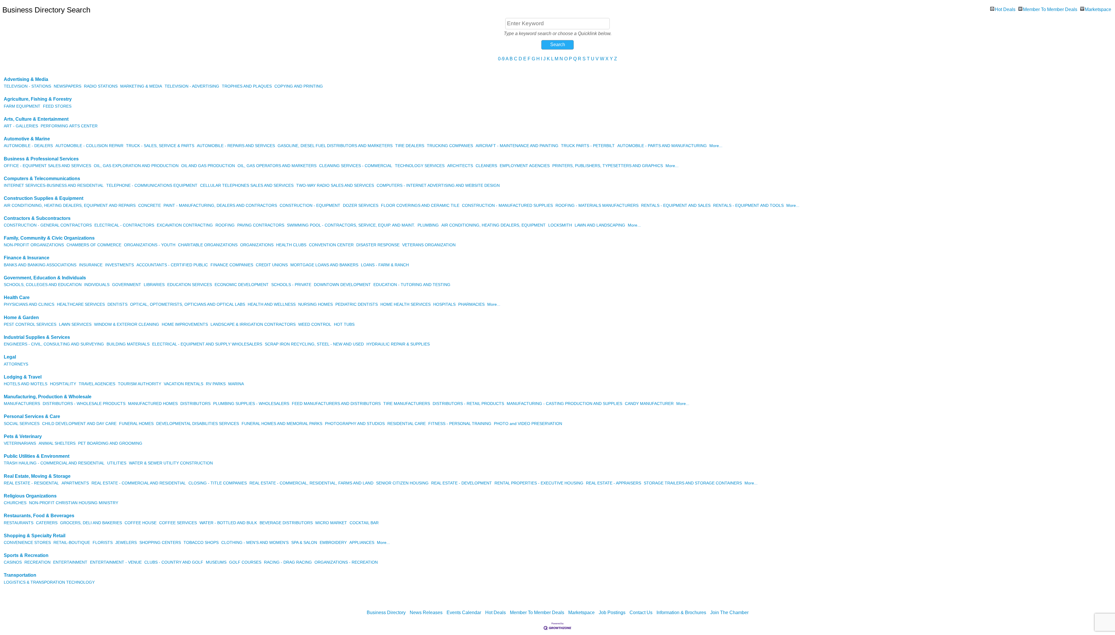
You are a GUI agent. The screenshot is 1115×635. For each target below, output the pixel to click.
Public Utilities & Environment (36, 456)
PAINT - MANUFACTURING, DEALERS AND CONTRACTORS (220, 205)
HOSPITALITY (63, 384)
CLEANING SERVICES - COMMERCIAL (355, 166)
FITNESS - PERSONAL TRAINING (459, 423)
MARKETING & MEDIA (141, 86)
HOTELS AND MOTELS (25, 384)
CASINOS (13, 562)
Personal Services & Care (32, 416)
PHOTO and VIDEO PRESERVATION (528, 423)
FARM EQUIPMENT (22, 106)
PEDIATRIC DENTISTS (356, 304)
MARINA (236, 384)
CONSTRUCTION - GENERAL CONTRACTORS (48, 225)
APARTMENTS (75, 483)
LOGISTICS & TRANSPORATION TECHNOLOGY (49, 582)
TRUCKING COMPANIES (450, 146)
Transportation (20, 575)
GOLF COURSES (245, 562)
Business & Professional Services (41, 158)
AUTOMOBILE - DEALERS (28, 146)
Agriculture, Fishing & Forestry (38, 99)
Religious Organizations (30, 495)
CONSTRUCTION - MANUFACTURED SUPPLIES (507, 205)
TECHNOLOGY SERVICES (420, 166)
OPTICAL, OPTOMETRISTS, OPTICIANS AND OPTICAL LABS (187, 304)
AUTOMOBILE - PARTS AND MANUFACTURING (662, 146)
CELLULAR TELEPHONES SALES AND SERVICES (247, 185)
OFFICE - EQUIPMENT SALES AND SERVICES (47, 166)
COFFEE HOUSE (141, 523)
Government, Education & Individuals (45, 277)
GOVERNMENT (126, 285)
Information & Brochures (681, 612)
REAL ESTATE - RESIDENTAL (31, 483)
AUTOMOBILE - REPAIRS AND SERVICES (236, 146)
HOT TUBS (344, 324)
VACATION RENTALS (183, 384)
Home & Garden (21, 317)
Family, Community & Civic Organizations (49, 238)
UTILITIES (116, 463)
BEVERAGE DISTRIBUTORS (286, 523)
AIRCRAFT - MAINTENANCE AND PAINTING (517, 146)
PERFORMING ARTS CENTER (69, 126)
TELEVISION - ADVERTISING (192, 86)
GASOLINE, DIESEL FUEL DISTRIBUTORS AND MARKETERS (335, 146)
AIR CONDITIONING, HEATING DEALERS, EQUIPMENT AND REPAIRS (70, 205)
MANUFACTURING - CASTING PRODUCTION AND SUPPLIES (564, 403)
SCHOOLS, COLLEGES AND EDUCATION (43, 285)
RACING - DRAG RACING (288, 562)
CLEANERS (486, 166)
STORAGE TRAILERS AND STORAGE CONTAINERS (693, 483)
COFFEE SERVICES (178, 523)
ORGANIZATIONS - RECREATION (346, 562)
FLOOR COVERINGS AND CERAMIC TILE (420, 205)
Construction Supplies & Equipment (43, 198)
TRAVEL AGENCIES (97, 384)
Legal (10, 356)
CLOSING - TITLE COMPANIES (217, 483)
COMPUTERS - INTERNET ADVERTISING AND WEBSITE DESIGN (438, 185)
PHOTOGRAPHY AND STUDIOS (355, 423)
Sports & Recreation (26, 555)
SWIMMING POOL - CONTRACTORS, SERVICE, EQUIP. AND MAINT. (351, 225)
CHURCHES (15, 503)
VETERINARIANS (20, 443)
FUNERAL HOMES (136, 423)
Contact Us (641, 612)
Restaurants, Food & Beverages (39, 515)
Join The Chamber (729, 612)
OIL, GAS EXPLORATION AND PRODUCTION (136, 166)
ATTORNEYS (16, 364)
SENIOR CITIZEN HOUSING (402, 483)
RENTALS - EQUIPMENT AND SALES (676, 205)
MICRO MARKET (331, 523)
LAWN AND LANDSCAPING (600, 225)
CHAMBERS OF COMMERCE (93, 245)
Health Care (17, 297)
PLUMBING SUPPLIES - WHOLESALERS (251, 403)
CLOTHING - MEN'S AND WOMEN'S (255, 542)
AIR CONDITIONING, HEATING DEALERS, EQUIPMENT (493, 225)
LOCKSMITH (560, 225)
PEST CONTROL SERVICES (30, 324)
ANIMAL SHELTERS (57, 443)
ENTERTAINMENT (70, 562)
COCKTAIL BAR (364, 523)
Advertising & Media (26, 79)
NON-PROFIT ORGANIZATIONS (34, 245)
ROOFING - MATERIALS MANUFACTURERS (597, 205)
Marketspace (1098, 9)
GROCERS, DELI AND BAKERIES (91, 523)
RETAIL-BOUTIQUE (71, 542)
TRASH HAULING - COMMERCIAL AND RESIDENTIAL (54, 463)
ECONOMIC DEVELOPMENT (242, 285)
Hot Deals (1005, 9)
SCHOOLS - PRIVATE (291, 285)
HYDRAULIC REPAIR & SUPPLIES (398, 344)
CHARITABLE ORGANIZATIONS (208, 245)
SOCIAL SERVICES (21, 423)
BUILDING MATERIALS (128, 344)
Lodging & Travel (23, 377)
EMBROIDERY (333, 542)
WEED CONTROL (314, 324)
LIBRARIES (154, 285)
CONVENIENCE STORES (27, 542)
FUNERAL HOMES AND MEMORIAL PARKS (282, 423)
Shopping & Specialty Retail (34, 535)
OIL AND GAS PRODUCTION (208, 166)
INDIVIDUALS (96, 285)
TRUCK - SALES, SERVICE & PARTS (160, 146)
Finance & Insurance (26, 257)
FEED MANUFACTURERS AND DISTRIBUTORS (336, 403)
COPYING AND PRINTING (298, 86)
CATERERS (46, 523)
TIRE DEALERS (409, 146)
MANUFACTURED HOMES (153, 403)
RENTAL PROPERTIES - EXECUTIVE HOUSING (538, 483)
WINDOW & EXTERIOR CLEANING (126, 324)
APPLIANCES (361, 542)
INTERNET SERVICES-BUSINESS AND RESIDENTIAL (54, 185)
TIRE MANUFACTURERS (406, 403)
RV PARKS (216, 384)
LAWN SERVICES (75, 324)
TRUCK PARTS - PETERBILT (588, 146)
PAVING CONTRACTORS (260, 225)
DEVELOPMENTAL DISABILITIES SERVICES (197, 423)
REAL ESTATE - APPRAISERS (613, 483)
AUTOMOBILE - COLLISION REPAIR (89, 146)
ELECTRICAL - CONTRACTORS (124, 225)
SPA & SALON (304, 542)
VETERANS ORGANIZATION (429, 245)
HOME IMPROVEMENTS (185, 324)
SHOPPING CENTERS (160, 542)
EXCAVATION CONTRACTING (185, 225)
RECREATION (37, 562)
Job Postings (612, 612)
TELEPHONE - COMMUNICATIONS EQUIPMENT (151, 185)
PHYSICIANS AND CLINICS (29, 304)
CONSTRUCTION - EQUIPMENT (310, 205)
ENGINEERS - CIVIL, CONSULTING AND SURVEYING (54, 344)
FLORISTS (103, 542)
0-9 (501, 58)
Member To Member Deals (1050, 9)
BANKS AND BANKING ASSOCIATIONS (40, 265)
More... (715, 146)
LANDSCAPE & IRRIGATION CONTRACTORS (253, 324)
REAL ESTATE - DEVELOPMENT (461, 483)
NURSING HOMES (315, 304)
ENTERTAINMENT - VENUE (116, 562)
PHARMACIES (471, 304)
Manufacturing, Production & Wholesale (47, 396)
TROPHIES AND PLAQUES (247, 86)
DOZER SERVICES (360, 205)
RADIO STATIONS (101, 86)
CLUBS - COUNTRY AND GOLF (173, 562)
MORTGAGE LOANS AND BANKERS (324, 265)
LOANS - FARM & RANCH (385, 265)
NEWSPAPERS (67, 86)
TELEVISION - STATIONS (27, 86)
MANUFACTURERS (22, 403)
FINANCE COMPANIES (232, 265)
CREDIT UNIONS (272, 265)
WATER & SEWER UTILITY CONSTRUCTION (171, 463)
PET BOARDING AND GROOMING (110, 443)
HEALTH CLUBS (291, 245)
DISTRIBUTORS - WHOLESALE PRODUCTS (84, 403)
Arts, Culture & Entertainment (36, 119)
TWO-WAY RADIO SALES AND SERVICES (335, 185)
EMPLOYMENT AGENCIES (525, 166)
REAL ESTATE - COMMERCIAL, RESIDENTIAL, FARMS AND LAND (311, 483)
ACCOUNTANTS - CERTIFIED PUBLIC (172, 265)
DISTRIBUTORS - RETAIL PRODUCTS (468, 403)
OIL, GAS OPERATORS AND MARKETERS (277, 166)
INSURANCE (90, 265)
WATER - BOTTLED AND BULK (228, 523)
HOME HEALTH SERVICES (405, 304)
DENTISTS (117, 304)
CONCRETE (149, 205)
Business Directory (386, 612)
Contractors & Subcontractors (37, 218)
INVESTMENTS (119, 265)
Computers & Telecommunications (42, 178)
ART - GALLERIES (21, 126)
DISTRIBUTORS (195, 403)
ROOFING (225, 225)
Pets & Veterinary (23, 436)
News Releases (426, 612)
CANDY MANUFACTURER (649, 403)
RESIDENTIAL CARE (406, 423)
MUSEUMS (216, 562)
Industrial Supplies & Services (37, 337)
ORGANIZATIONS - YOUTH (149, 245)
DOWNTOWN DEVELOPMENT (342, 285)
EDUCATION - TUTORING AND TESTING (411, 285)
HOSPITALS (444, 304)
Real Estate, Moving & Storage (37, 476)
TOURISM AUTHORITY (139, 384)
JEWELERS (126, 542)
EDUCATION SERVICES (189, 285)
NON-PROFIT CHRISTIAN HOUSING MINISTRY (73, 503)
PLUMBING (428, 225)
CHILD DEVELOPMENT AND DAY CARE (79, 423)
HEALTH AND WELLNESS (272, 304)
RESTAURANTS (18, 523)
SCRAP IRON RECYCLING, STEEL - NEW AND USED (314, 344)
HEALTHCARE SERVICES (81, 304)
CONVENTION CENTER (331, 245)
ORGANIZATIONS (257, 245)
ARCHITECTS (460, 166)
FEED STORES (57, 106)
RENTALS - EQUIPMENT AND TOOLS (748, 205)
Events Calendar (464, 612)
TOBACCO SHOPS (201, 542)
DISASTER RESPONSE (378, 245)
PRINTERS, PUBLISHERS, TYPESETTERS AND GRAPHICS (607, 166)
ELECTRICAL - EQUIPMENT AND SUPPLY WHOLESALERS (207, 344)
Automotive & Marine (27, 138)
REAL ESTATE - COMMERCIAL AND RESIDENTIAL (138, 483)
